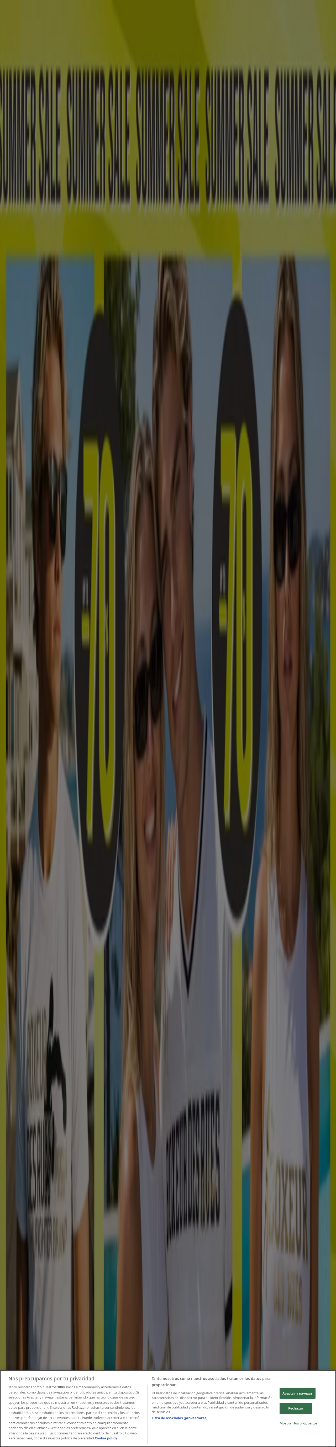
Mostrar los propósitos (299, 1423)
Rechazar (295, 1408)
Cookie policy (106, 1438)
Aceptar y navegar (297, 1393)
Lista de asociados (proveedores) (179, 1418)
